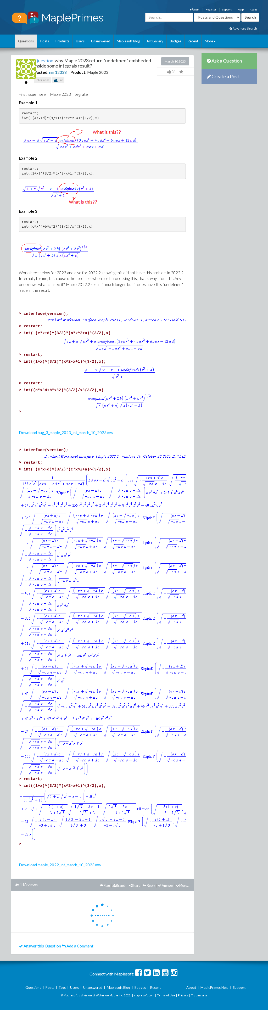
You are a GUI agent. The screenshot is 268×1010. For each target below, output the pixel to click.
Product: (78, 72)
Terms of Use (166, 995)
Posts (44, 41)
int (61, 79)
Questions (26, 41)
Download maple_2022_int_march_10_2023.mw (60, 864)
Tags (62, 987)
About (253, 9)
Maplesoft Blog (128, 41)
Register (210, 9)
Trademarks (199, 995)
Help (241, 9)
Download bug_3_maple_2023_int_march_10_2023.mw (66, 432)
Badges (175, 41)
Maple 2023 (97, 72)
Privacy (183, 995)
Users (80, 41)
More (209, 41)
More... (184, 885)
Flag (106, 885)
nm (51, 72)
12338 (61, 72)
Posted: (41, 72)
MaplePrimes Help (214, 987)
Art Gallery (155, 41)
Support (227, 9)
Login (196, 9)
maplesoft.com (144, 995)
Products (62, 41)
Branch (121, 885)
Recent (193, 41)
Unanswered (100, 41)
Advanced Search (244, 28)
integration (42, 79)
